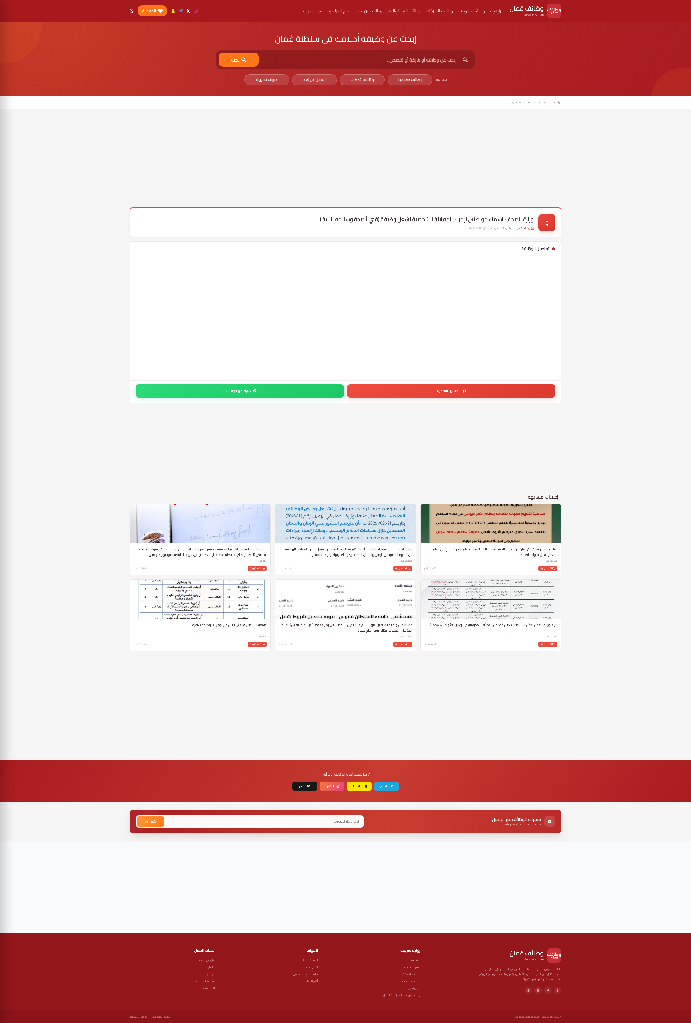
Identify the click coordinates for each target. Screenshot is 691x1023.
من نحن (211, 974)
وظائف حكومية (409, 79)
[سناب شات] (173, 11)
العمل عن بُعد (314, 79)
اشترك (149, 822)
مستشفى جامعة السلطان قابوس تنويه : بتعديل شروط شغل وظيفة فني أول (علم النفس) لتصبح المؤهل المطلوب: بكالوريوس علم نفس (347, 627)
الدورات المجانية (309, 960)
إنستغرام (330, 786)
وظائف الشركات (411, 974)
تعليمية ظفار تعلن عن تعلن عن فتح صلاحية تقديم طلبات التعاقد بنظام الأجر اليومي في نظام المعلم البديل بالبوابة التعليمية (495, 552)
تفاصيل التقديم (448, 391)
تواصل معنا (208, 967)
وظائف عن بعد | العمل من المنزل (401, 995)
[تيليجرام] (181, 11)
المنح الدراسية (310, 967)
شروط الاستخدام (138, 1017)
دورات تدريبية (266, 79)
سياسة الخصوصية (205, 981)
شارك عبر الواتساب (237, 391)
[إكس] (548, 990)
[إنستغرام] (196, 11)
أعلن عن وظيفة (206, 960)
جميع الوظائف (412, 967)
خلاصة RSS (207, 988)
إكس (302, 786)
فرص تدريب (414, 988)
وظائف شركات (362, 79)
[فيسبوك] (557, 990)
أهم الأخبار (312, 981)
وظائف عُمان (523, 228)
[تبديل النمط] (132, 11)
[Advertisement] (345, 162)
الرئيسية (557, 102)
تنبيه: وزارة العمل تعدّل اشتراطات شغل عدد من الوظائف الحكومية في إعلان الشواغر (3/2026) (493, 625)
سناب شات (357, 786)
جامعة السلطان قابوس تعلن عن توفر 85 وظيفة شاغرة (229, 625)
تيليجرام (384, 786)
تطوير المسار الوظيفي (305, 974)
